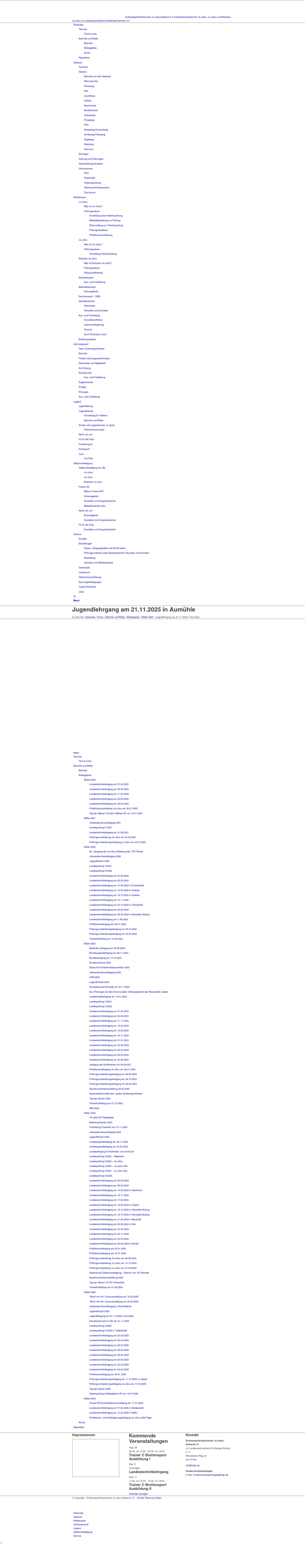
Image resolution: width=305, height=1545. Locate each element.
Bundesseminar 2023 (100, 962)
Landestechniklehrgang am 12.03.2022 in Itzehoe (114, 890)
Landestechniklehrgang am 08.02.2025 (109, 1354)
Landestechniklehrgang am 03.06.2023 (109, 1016)
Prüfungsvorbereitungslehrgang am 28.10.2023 (113, 1079)
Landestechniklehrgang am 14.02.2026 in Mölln (113, 1412)
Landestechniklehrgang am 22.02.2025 (109, 1364)
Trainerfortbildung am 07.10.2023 (106, 1103)
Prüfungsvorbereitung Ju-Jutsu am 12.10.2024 (112, 1263)
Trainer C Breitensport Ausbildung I (147, 1456)
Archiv (82, 1422)
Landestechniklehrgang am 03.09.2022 (109, 875)
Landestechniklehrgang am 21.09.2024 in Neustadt (115, 1219)
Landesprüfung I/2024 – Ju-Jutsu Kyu (108, 1170)
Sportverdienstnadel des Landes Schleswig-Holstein (115, 1093)
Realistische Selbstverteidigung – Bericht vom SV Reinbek (119, 1272)
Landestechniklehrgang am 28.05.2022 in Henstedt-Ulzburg (119, 914)
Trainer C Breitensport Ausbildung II (147, 1486)
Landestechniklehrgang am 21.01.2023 (109, 1040)
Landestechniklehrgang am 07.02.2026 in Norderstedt (116, 1407)
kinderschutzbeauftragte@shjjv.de (211, 1474)
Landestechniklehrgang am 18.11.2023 (109, 1035)
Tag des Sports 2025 (99, 1388)
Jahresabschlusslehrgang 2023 (105, 972)
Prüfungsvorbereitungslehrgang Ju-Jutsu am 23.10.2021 (117, 842)
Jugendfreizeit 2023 (99, 982)
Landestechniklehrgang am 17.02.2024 (109, 1200)
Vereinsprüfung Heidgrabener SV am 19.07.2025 (113, 1393)
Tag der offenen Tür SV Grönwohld (106, 1282)
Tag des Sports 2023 (99, 1098)
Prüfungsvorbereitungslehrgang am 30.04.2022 (113, 933)
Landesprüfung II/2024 (100, 1175)
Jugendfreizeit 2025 (99, 1311)
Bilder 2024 (89, 1113)
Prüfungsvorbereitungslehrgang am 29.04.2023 (113, 1083)
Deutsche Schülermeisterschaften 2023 (109, 967)
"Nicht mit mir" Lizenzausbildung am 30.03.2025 (113, 1301)
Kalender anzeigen (138, 1493)
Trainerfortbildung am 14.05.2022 (106, 938)
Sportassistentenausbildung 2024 (106, 1277)
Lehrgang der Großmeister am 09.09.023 (110, 1064)
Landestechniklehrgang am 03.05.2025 (109, 1335)
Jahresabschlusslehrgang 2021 (105, 822)
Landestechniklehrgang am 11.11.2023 (109, 1020)
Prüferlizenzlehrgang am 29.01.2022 (107, 924)
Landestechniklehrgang (148, 1471)
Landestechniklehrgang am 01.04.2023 (109, 1011)
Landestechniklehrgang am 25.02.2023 (109, 1049)
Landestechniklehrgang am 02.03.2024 (109, 1180)
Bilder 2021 (89, 818)
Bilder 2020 (89, 779)
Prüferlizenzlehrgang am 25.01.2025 (107, 1374)
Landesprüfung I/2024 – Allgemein (106, 1156)
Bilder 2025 (89, 1292)
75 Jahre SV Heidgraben (101, 1117)
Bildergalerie (85, 775)
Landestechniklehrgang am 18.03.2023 (109, 1030)
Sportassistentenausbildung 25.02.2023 (109, 1088)
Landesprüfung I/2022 (100, 866)
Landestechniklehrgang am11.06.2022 (108, 919)
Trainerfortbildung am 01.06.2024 (106, 1287)
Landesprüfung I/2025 (100, 1325)
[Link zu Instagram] (74, 1505)
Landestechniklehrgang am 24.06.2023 (109, 1045)
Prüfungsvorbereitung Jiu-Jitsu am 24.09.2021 (112, 837)
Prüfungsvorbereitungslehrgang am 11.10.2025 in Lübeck (118, 1379)
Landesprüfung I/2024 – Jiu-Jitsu (106, 1161)
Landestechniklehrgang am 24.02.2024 (109, 1238)
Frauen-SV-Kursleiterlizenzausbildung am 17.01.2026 (116, 1403)
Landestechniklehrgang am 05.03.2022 (109, 880)
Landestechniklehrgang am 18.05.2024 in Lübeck (114, 1204)
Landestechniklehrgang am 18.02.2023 (109, 1025)
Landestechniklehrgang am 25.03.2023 (109, 1054)
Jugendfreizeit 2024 (99, 1136)
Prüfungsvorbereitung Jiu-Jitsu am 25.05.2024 (112, 1258)
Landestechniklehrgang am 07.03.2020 (109, 784)
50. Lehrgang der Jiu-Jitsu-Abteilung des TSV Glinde (116, 851)
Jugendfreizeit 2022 (99, 861)
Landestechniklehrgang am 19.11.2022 (109, 899)
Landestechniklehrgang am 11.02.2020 (109, 793)
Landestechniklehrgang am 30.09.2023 (109, 1059)
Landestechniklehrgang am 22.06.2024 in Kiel (112, 1224)
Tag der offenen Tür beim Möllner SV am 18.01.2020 (115, 813)
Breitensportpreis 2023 (100, 1122)
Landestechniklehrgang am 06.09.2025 (109, 1350)
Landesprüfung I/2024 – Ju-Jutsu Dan (108, 1166)
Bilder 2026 (89, 1398)
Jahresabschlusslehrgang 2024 (105, 1132)
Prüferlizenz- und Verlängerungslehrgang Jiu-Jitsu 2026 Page (120, 1417)
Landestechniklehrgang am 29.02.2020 (109, 803)
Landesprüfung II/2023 (100, 1006)
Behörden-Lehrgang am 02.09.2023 (107, 948)
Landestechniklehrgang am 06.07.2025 (109, 1345)
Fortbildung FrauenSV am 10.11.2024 (108, 1127)
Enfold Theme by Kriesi (149, 1497)
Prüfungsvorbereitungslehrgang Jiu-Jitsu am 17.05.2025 (117, 1383)
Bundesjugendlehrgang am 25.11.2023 (108, 952)
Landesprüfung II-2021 (100, 827)
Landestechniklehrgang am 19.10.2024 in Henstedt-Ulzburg (119, 1209)
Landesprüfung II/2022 (100, 870)
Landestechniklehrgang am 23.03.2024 (109, 1229)
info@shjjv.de (192, 1465)
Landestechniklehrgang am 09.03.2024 (109, 1185)
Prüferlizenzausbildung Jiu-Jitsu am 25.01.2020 (113, 808)
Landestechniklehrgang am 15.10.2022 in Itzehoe (114, 895)
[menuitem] (153, 41)
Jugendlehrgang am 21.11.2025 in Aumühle (133, 609)
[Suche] (74, 596)
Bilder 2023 (89, 943)
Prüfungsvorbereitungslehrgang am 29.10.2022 (113, 929)
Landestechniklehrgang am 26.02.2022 (109, 909)
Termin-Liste (85, 761)
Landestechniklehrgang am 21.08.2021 (109, 832)
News (76, 752)
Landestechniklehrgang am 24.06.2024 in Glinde (113, 1243)
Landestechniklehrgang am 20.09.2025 (109, 1359)
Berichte (83, 770)
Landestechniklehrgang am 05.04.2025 (109, 1340)
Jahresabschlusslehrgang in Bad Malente (110, 1306)
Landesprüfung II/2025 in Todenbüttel (108, 1330)
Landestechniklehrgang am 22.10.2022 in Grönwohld (116, 904)
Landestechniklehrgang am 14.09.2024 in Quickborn (115, 1190)
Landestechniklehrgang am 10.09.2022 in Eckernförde (116, 885)
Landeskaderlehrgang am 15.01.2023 (108, 996)
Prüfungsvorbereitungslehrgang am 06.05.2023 (113, 1074)
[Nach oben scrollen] (1, 1543)
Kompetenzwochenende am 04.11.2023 (109, 986)
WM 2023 (94, 1108)
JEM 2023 (94, 977)
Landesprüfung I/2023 (100, 1001)
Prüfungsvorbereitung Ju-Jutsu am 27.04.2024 (112, 1268)
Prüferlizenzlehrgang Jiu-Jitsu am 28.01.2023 (112, 1069)
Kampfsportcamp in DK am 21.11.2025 (109, 1321)
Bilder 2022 (89, 846)
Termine (77, 756)
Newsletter (78, 1427)
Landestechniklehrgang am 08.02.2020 (109, 789)
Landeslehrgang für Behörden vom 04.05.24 (111, 1151)
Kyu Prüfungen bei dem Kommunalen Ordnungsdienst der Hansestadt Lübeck (128, 991)
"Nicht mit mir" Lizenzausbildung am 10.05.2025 (113, 1296)
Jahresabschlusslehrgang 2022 (105, 856)
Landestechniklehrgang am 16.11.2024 (109, 1195)
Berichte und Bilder (83, 765)
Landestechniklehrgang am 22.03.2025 (109, 1369)
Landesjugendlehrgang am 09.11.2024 (108, 1141)
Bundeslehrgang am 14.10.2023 (105, 957)
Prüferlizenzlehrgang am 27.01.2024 (107, 1253)
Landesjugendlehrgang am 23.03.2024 (108, 1146)
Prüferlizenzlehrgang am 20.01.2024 (107, 1248)
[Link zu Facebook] (74, 1501)
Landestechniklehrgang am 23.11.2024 (109, 1233)
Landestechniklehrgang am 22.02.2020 (109, 798)
